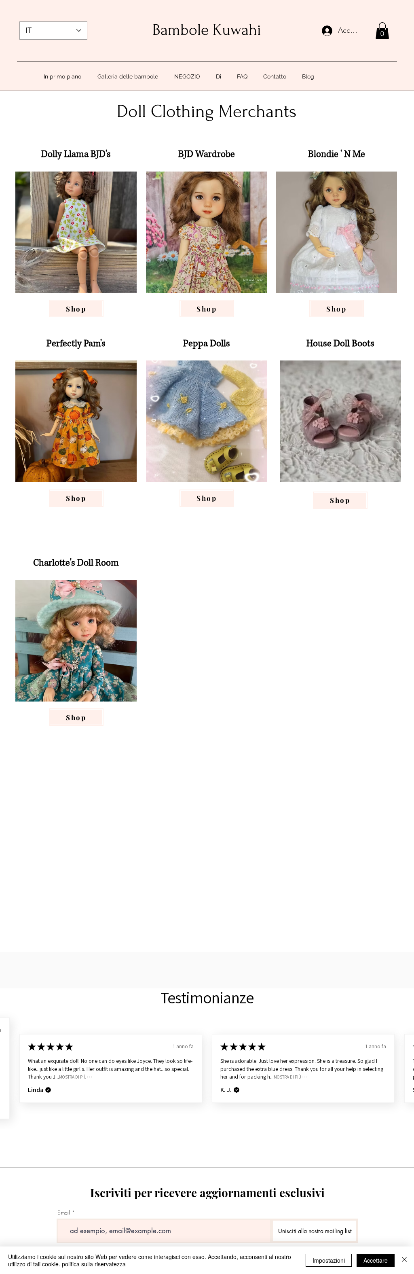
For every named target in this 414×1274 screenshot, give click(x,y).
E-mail (63, 1212)
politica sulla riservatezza (94, 1264)
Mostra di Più (73, 1076)
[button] (382, 30)
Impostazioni (329, 1260)
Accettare (375, 1260)
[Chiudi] (404, 1260)
